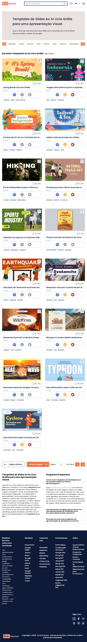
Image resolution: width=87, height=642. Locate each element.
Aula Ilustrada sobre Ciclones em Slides (22, 437)
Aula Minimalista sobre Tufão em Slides (65, 387)
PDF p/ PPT (59, 558)
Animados (7, 450)
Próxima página (36, 464)
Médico (42, 553)
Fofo (55, 300)
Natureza (63, 44)
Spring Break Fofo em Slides (16, 87)
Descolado (14, 250)
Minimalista (21, 200)
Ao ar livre (64, 200)
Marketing (43, 556)
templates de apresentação (61, 488)
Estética (19, 150)
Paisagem (12, 44)
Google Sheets (28, 572)
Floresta (46, 44)
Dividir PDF (59, 575)
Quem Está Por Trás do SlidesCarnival (78, 547)
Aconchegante (51, 250)
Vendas (42, 558)
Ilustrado (50, 200)
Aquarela (50, 150)
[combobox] (46, 4)
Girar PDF (59, 577)
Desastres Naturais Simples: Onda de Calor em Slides (29, 387)
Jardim (21, 44)
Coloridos (60, 100)
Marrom (56, 200)
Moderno (23, 250)
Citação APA (60, 553)
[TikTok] (83, 623)
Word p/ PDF (60, 566)
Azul (48, 100)
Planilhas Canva (28, 577)
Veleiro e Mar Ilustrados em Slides (62, 137)
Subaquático (74, 44)
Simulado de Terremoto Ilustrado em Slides (24, 287)
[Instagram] (74, 618)
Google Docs (28, 559)
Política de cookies (75, 635)
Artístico (57, 150)
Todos (27, 581)
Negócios (43, 550)
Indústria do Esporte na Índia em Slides (22, 237)
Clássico (7, 250)
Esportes (30, 44)
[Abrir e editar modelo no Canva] (14, 94)
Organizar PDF (61, 580)
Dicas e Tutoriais (76, 558)
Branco (6, 300)
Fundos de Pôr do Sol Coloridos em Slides (23, 137)
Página (53, 464)
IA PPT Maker (60, 545)
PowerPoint (29, 545)
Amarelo (6, 100)
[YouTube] (83, 618)
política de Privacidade (52, 637)
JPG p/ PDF (59, 561)
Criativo (12, 150)
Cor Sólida (20, 400)
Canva (27, 553)
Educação (43, 547)
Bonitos (53, 100)
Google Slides (28, 549)
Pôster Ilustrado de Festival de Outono (65, 237)
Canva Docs (27, 564)
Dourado (13, 200)
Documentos (44, 564)
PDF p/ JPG (59, 564)
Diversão (49, 300)
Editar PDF (59, 569)
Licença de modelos (58, 635)
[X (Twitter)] (74, 623)
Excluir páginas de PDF (59, 585)
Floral (12, 100)
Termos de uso (43, 635)
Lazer (54, 44)
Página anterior (15, 464)
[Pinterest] (78, 623)
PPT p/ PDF (59, 555)
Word (27, 555)
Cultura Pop (44, 561)
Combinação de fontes (60, 549)
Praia (38, 44)
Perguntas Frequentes (77, 553)
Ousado (20, 300)
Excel (27, 568)
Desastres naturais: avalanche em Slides (66, 287)
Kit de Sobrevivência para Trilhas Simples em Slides (28, 187)
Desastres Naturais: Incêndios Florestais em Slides (28, 337)
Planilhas (43, 567)
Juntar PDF (59, 572)
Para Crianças (20, 100)
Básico (6, 150)
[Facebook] (78, 618)
